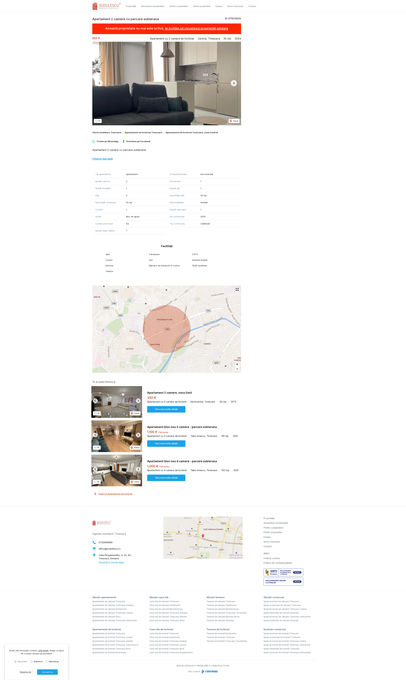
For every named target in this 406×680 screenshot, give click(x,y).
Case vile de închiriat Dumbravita (164, 637)
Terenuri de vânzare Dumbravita (221, 605)
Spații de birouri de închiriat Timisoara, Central (285, 641)
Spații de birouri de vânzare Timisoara (281, 601)
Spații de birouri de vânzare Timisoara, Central (285, 609)
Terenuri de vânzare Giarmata (220, 620)
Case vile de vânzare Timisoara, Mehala (168, 616)
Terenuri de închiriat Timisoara (220, 637)
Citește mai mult (102, 158)
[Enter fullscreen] (237, 289)
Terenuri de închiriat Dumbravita (221, 633)
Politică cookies (272, 558)
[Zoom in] (237, 364)
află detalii (43, 650)
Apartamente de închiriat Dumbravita (109, 652)
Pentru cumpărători (178, 6)
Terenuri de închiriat (217, 629)
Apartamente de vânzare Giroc (106, 616)
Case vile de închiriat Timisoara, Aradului (168, 641)
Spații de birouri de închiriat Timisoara (281, 633)
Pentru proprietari (201, 6)
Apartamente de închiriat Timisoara (143, 132)
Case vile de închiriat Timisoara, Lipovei (168, 645)
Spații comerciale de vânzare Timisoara (282, 605)
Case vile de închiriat (161, 629)
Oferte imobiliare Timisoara (106, 132)
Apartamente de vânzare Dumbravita (109, 609)
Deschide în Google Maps (111, 562)
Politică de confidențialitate (278, 563)
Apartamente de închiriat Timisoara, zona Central (192, 132)
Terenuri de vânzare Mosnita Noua (222, 609)
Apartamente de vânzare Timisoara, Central (112, 613)
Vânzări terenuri (215, 597)
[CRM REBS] (209, 671)
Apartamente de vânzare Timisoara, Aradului (113, 605)
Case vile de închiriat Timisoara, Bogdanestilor (171, 652)
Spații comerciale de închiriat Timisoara (282, 637)
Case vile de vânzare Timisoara (164, 601)
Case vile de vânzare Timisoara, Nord (166, 620)
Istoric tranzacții (235, 6)
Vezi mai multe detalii (166, 409)
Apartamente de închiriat (106, 629)
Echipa (219, 6)
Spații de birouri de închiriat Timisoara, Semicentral (287, 652)
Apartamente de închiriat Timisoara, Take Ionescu (115, 645)
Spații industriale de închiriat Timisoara (281, 648)
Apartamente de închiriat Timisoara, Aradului (112, 641)
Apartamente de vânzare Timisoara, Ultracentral (114, 620)
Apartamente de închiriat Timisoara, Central (112, 637)
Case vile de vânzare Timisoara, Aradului (168, 613)
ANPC (267, 553)
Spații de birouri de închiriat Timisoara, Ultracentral (287, 645)
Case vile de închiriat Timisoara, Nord (166, 648)
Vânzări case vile (158, 597)
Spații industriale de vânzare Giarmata (281, 613)
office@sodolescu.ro (110, 548)
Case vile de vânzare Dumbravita (164, 605)
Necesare (22, 661)
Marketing (54, 661)
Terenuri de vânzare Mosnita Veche (222, 616)
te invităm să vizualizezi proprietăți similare (196, 28)
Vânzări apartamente (104, 597)
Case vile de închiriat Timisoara (164, 633)
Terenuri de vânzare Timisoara (220, 601)
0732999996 (106, 542)
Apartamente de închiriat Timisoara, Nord (111, 648)
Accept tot (47, 672)
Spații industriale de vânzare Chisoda (281, 620)
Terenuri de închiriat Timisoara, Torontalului (226, 641)
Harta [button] (235, 121)
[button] (99, 83)
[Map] (166, 329)
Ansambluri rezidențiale (152, 6)
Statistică (38, 661)
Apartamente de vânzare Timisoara (108, 601)
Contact (252, 6)
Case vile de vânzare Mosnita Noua (165, 609)
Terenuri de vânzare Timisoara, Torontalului (226, 613)
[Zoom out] (237, 369)
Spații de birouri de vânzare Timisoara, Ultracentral (287, 616)
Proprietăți (131, 6)
